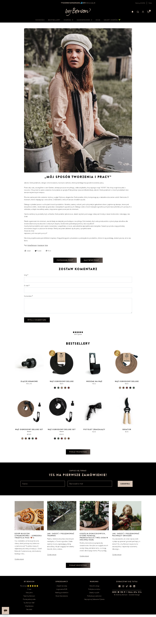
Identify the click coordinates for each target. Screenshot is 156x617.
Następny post (91, 260)
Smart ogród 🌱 (112, 20)
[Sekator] (126, 411)
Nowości (40, 20)
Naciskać (29, 609)
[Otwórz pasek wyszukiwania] (138, 11)
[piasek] (62, 388)
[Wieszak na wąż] (94, 362)
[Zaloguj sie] (143, 12)
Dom (98, 20)
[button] (132, 12)
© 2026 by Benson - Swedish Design (127, 595)
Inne (46, 245)
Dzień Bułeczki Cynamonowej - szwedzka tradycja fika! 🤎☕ (28, 535)
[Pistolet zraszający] (94, 411)
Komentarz (28, 296)
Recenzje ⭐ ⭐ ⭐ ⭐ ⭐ (29, 586)
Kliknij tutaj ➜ (90, 3)
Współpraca (29, 606)
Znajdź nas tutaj (62, 586)
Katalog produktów (61, 592)
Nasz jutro (29, 592)
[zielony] (58, 388)
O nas (29, 589)
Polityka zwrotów (94, 589)
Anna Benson (32, 245)
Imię (26, 275)
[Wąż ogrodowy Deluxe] (61, 362)
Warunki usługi (94, 586)
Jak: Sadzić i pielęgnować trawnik (60, 534)
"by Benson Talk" (29, 603)
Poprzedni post (65, 260)
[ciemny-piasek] (65, 388)
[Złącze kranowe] (29, 362)
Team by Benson (29, 596)
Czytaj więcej (19, 559)
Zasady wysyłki (94, 592)
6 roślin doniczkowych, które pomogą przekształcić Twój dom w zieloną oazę (94, 536)
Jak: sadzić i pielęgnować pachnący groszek (125, 534)
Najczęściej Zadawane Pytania (94, 599)
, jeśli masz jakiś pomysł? (39, 233)
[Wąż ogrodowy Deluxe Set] (29, 411)
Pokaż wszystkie (78, 452)
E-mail (27, 285)
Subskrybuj (125, 484)
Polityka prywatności (94, 596)
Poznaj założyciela (29, 599)
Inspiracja (41, 245)
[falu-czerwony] (68, 388)
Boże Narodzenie (62, 596)
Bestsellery (54, 20)
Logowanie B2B (61, 589)
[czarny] (55, 388)
